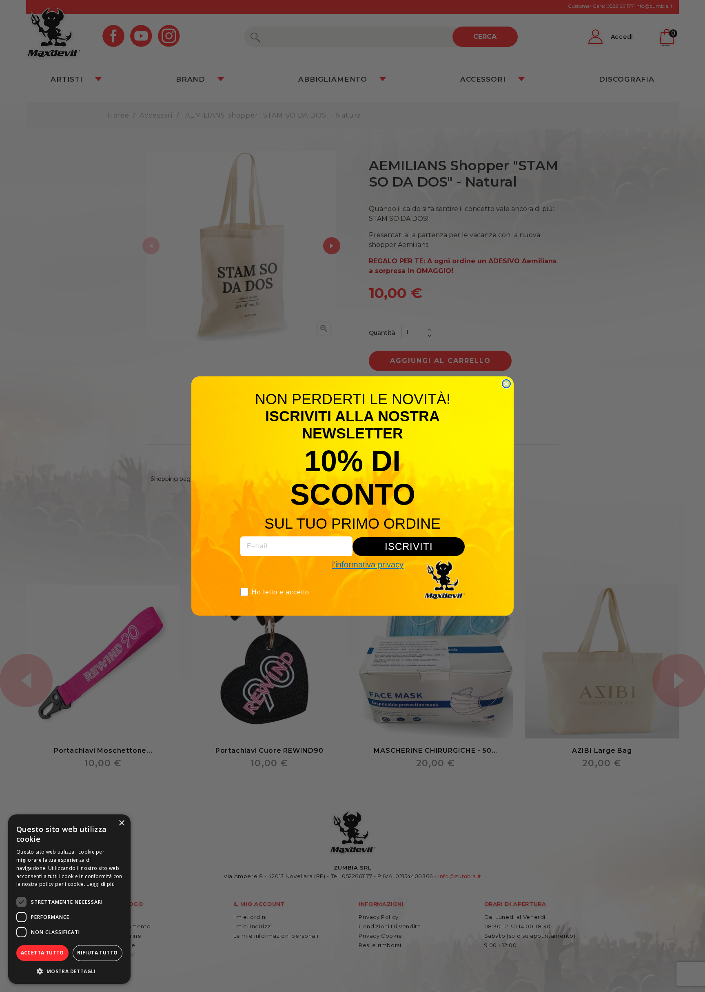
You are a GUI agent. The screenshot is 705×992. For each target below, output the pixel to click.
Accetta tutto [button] (42, 952)
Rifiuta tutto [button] (97, 952)
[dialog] (69, 899)
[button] (69, 971)
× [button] (121, 823)
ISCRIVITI (409, 546)
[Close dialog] (506, 384)
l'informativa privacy (367, 564)
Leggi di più (100, 884)
